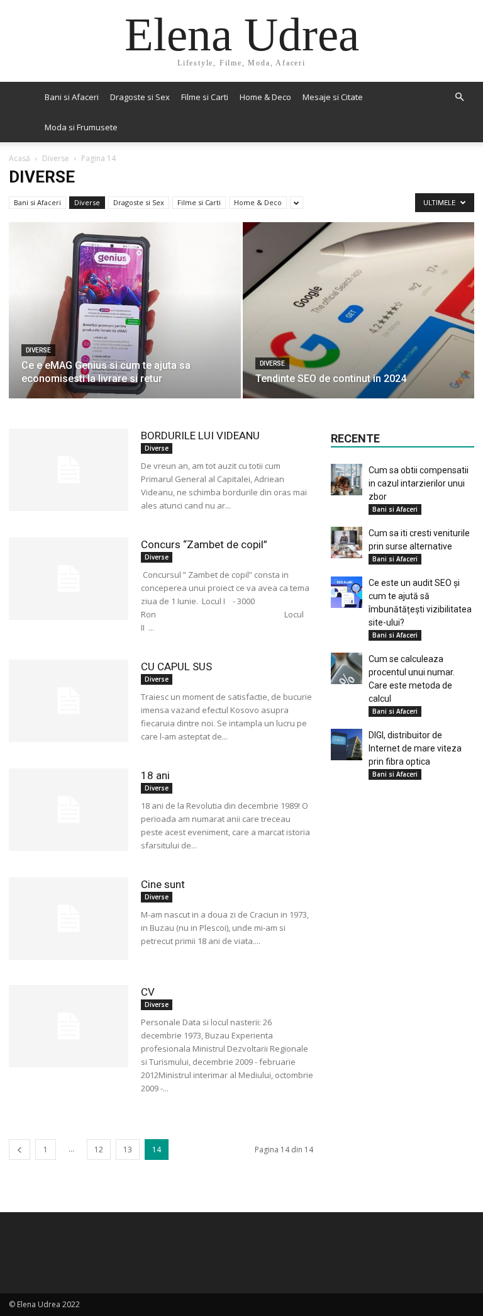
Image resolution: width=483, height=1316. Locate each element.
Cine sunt (163, 884)
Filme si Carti (204, 97)
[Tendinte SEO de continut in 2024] (359, 322)
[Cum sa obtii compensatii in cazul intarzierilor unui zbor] (346, 479)
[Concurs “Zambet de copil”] (68, 578)
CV (148, 992)
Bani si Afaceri (72, 97)
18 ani (155, 775)
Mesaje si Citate (333, 97)
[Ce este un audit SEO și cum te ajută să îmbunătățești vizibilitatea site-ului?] (346, 592)
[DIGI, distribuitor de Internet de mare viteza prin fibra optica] (346, 744)
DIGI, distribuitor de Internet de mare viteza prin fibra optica (415, 748)
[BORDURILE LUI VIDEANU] (68, 470)
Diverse (55, 158)
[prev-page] (19, 1149)
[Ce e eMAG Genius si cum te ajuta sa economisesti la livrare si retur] (125, 322)
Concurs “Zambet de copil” (204, 544)
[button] (459, 97)
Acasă (19, 158)
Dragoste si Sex (140, 97)
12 (98, 1149)
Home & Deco (265, 97)
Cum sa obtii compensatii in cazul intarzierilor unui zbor (419, 483)
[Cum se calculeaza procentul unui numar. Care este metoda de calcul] (346, 668)
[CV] (68, 1026)
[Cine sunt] (68, 918)
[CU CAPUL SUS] (68, 701)
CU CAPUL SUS (176, 666)
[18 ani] (68, 809)
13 (127, 1149)
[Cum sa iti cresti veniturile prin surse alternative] (346, 542)
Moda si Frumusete (81, 127)
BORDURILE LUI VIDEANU (200, 435)
